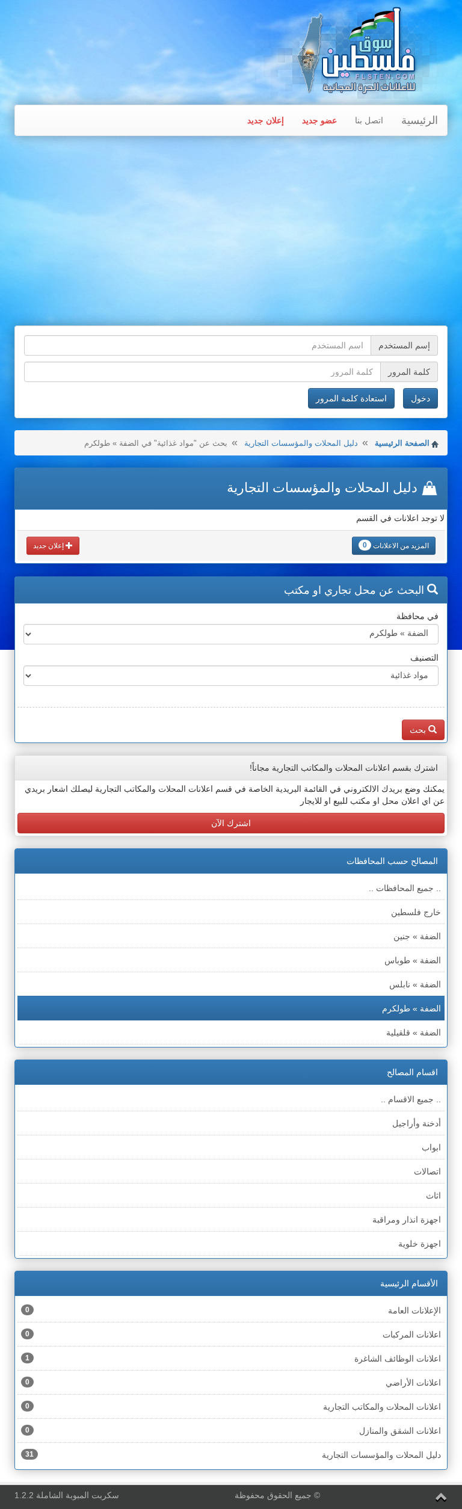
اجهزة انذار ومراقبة (406, 1219)
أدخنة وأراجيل (416, 1123)
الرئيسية (419, 120)
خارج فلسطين (416, 912)
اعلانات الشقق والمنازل (233, 1431)
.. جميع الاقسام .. (411, 1099)
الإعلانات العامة (233, 1310)
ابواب (431, 1147)
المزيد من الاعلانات (396, 545)
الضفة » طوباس (412, 960)
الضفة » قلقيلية (413, 1032)
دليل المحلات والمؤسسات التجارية (301, 443)
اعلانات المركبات (233, 1334)
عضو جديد (319, 120)
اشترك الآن (231, 823)
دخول (420, 398)
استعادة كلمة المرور (351, 398)
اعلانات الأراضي (233, 1382)
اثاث (433, 1195)
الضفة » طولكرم (411, 1008)
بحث (419, 730)
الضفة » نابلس (415, 984)
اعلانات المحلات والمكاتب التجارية (233, 1407)
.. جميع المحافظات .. (405, 888)
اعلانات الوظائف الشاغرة (233, 1358)
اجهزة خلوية (419, 1243)
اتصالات (427, 1171)
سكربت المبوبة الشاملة (77, 1495)
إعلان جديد (265, 120)
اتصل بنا (369, 120)
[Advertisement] (231, 232)
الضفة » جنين (417, 936)
